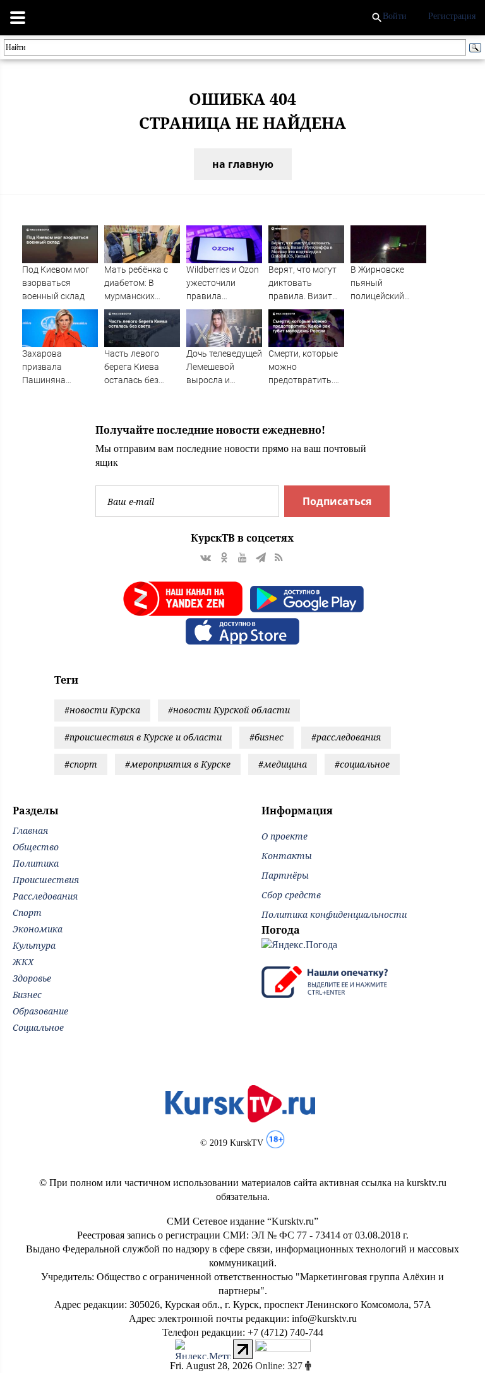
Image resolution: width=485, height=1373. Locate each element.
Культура (34, 945)
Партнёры (285, 875)
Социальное (38, 1027)
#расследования (346, 737)
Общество (36, 847)
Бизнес (27, 995)
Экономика (38, 929)
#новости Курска (102, 710)
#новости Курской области (229, 710)
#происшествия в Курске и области (143, 737)
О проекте (284, 836)
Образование (40, 1011)
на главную (242, 164)
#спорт (80, 764)
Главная (30, 830)
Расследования (45, 896)
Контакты (286, 856)
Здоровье (32, 978)
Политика (36, 863)
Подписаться (336, 501)
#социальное (362, 764)
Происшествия (46, 880)
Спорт (27, 912)
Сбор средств (291, 895)
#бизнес (266, 737)
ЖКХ (23, 962)
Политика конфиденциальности (334, 914)
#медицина (282, 764)
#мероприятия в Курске (178, 764)
